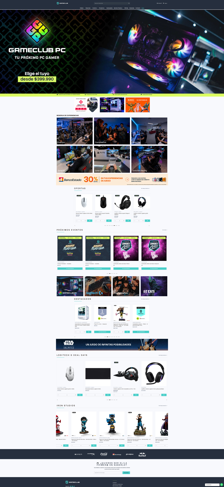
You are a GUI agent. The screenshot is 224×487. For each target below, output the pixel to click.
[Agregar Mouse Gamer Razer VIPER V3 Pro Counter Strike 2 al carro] (146, 332)
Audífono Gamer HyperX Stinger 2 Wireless (101, 214)
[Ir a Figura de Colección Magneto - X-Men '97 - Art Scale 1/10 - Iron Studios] (126, 424)
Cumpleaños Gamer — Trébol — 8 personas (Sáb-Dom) (120, 324)
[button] (82, 8)
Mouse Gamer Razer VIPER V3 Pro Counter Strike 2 (140, 324)
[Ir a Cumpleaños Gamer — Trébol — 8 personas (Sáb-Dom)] (121, 313)
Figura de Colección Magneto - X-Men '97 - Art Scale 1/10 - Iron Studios (125, 440)
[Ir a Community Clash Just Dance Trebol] (98, 248)
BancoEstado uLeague (117, 485)
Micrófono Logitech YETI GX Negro (149, 389)
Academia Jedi (144, 263)
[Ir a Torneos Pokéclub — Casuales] (70, 248)
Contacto (115, 482)
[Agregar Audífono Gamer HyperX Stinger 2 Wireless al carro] (108, 221)
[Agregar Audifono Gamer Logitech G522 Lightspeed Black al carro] (136, 395)
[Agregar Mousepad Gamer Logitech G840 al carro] (80, 395)
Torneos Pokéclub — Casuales (64, 263)
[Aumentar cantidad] (84, 221)
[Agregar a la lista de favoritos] (90, 200)
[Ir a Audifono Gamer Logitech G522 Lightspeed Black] (126, 373)
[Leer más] (112, 52)
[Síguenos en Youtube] (72, 486)
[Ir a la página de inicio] (62, 3)
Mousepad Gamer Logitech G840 (65, 389)
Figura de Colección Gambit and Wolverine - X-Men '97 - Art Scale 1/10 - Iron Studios (101, 325)
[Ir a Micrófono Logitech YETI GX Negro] (154, 373)
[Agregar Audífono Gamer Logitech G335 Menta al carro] (146, 221)
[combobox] (112, 3)
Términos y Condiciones (118, 484)
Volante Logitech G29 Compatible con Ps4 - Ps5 (96, 389)
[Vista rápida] (90, 203)
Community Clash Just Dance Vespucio (122, 263)
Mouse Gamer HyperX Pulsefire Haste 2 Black (82, 214)
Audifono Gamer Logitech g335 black (120, 214)
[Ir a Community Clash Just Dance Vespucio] (126, 248)
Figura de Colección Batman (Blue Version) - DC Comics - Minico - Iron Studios (69, 440)
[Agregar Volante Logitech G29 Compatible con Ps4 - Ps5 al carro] (108, 395)
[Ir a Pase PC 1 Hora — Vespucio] (83, 313)
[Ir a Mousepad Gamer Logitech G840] (70, 373)
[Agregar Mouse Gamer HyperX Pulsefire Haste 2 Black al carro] (88, 221)
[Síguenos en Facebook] (70, 486)
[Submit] (129, 3)
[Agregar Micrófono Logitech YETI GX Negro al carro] (164, 395)
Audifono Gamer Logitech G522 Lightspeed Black (124, 389)
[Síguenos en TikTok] (74, 486)
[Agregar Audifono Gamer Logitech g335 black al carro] (127, 221)
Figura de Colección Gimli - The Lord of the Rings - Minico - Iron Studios (152, 440)
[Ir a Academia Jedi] (154, 248)
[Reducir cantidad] (76, 221)
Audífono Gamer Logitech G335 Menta (140, 214)
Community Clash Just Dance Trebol (93, 263)
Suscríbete (126, 472)
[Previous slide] (2, 91)
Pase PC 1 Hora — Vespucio (81, 324)
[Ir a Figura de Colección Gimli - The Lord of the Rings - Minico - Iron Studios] (154, 424)
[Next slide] (222, 91)
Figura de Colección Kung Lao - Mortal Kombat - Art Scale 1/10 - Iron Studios (97, 440)
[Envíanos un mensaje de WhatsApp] (221, 484)
